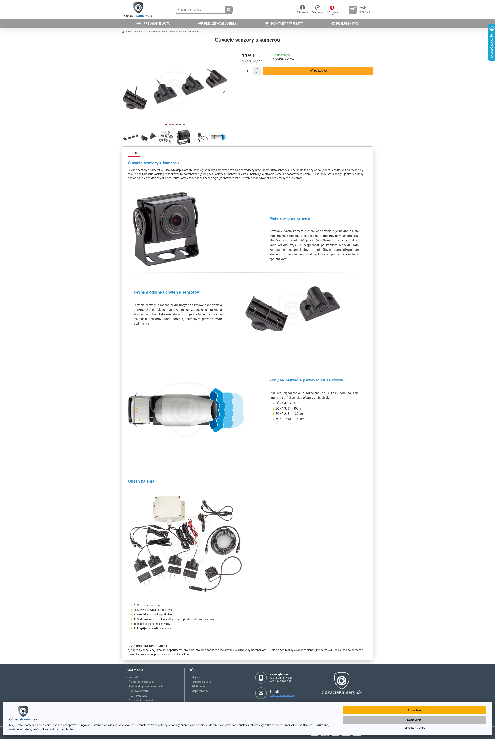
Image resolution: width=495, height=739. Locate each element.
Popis (134, 153)
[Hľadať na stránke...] (229, 9)
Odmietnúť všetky (414, 728)
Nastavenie (414, 719)
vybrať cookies (39, 729)
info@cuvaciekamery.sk (282, 695)
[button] (126, 90)
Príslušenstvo (135, 31)
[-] (257, 73)
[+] (257, 69)
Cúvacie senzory (156, 31)
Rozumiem (414, 710)
